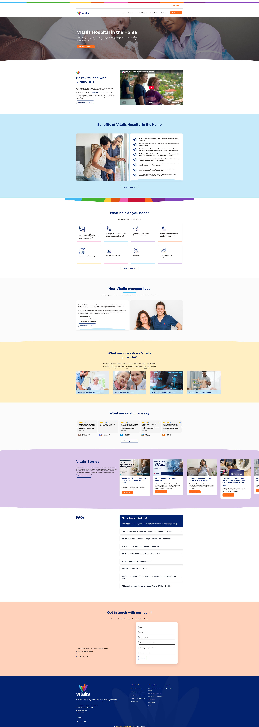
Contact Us (164, 12)
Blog (149, 705)
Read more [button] (81, 430)
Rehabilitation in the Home (137, 692)
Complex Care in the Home (138, 695)
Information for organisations (155, 696)
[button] (182, 427)
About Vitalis (153, 12)
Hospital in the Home (136, 688)
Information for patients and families (155, 689)
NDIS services (134, 701)
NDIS (145, 368)
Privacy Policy (169, 688)
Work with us (151, 702)
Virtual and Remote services (138, 698)
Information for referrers (154, 693)
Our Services (131, 12)
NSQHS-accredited (94, 92)
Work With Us (142, 12)
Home (123, 12)
